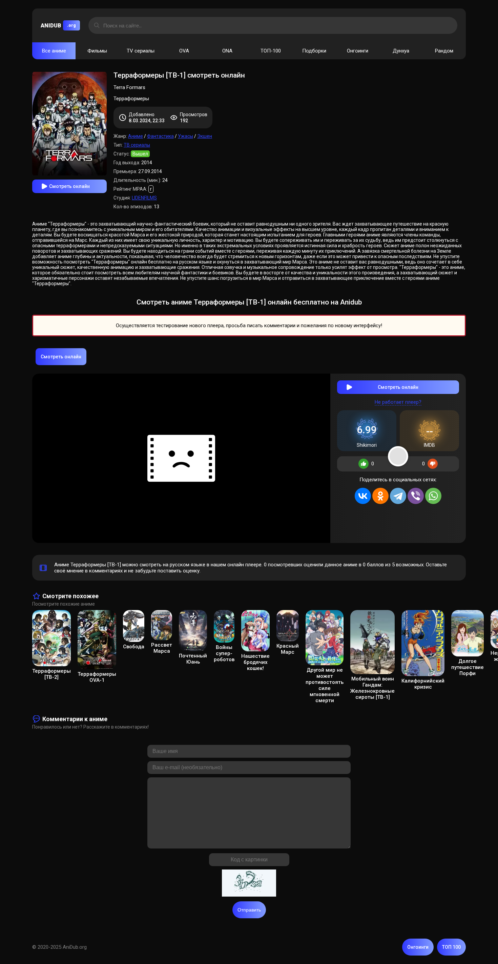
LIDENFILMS (144, 198)
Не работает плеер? (398, 402)
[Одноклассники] (380, 496)
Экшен (204, 136)
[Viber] (416, 496)
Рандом (444, 51)
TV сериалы (140, 51)
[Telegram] (398, 496)
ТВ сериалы (137, 145)
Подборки (314, 51)
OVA (184, 51)
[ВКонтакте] (363, 496)
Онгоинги (357, 51)
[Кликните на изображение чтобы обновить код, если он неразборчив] (249, 883)
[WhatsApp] (433, 496)
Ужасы (185, 136)
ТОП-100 (271, 51)
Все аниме (54, 51)
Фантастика (160, 136)
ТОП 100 (451, 947)
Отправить (249, 910)
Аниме (135, 136)
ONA (227, 51)
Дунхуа (401, 51)
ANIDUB (58, 25)
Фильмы (97, 51)
